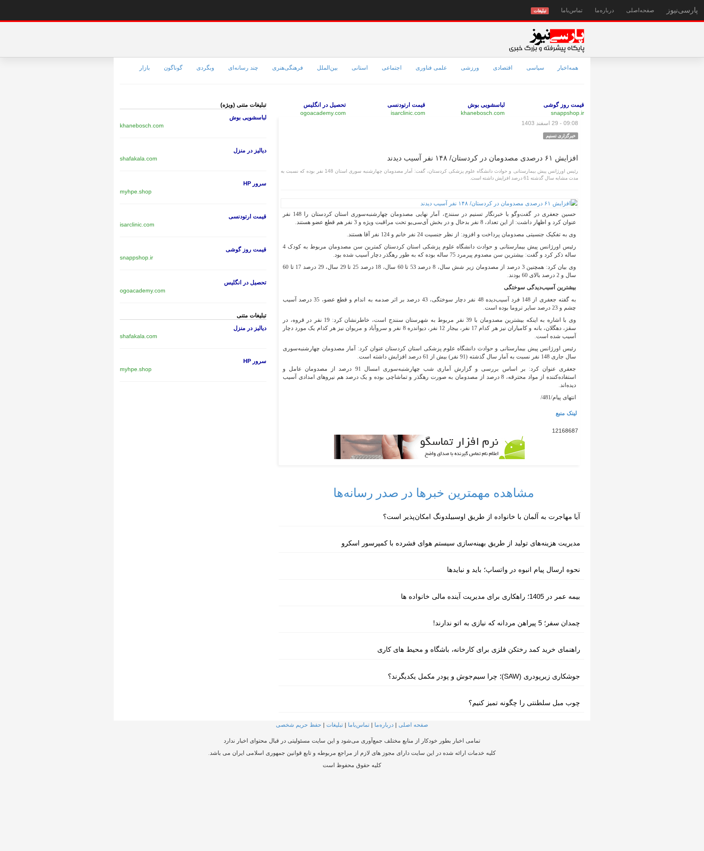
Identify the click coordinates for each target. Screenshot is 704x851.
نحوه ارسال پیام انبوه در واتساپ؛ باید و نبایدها (513, 570)
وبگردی (205, 67)
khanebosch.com (483, 113)
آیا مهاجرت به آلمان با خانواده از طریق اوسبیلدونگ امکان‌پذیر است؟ (481, 517)
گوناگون (173, 67)
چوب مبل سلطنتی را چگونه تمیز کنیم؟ (524, 703)
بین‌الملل (327, 67)
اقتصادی (503, 67)
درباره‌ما (604, 10)
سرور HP (254, 183)
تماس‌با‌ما (572, 10)
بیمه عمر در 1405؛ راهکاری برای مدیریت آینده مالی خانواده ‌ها (490, 596)
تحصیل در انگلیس (325, 104)
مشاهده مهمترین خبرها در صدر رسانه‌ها (433, 492)
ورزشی (470, 67)
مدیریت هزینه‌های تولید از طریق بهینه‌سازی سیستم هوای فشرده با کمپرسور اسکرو (460, 543)
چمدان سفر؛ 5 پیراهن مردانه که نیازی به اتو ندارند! (506, 623)
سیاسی (535, 67)
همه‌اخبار (567, 67)
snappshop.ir (567, 113)
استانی (360, 67)
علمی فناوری (431, 67)
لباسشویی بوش (486, 104)
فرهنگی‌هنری (287, 67)
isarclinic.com (408, 113)
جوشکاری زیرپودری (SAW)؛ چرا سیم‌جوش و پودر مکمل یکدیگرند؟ (484, 676)
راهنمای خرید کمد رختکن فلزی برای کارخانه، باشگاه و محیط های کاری (478, 649)
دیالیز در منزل (249, 150)
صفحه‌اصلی (640, 10)
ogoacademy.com (323, 113)
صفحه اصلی (413, 724)
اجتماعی (392, 67)
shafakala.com (138, 158)
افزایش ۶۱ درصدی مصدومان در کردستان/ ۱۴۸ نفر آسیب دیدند (482, 158)
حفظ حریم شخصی (298, 724)
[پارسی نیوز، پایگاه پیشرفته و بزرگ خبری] (546, 40)
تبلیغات (334, 724)
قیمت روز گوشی (563, 104)
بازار (144, 67)
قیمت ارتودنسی (406, 104)
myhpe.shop (136, 191)
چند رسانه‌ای (243, 67)
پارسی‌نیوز (682, 10)
